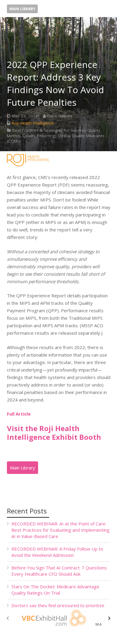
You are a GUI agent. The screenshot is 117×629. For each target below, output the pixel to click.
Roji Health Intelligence (33, 123)
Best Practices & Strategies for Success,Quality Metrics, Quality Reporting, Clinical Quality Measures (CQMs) (56, 136)
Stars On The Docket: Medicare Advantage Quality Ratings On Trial (55, 589)
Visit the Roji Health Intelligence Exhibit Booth (54, 432)
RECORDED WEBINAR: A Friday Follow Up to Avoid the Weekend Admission (57, 552)
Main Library (22, 8)
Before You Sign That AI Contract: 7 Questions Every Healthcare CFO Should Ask (59, 571)
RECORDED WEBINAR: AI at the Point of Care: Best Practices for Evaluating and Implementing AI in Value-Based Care (60, 530)
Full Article (19, 414)
